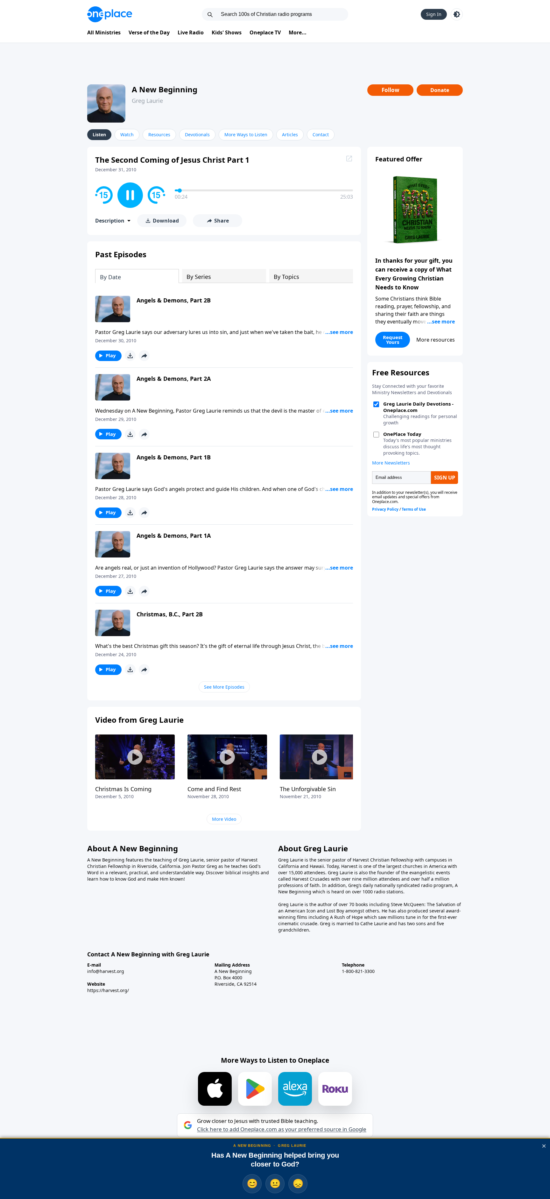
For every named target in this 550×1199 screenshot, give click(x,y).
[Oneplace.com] (109, 14)
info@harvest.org (105, 971)
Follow (390, 90)
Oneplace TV (265, 32)
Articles (290, 134)
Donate (439, 90)
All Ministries (104, 32)
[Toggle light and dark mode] (457, 14)
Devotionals (197, 134)
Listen (99, 134)
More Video (224, 819)
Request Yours (393, 339)
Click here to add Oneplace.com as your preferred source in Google (281, 1129)
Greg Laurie (147, 100)
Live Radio (191, 32)
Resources (159, 134)
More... (298, 32)
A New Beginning (164, 89)
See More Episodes (224, 687)
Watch (127, 134)
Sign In (433, 14)
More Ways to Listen (245, 134)
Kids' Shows (227, 32)
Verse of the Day (149, 32)
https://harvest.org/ (108, 990)
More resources (435, 339)
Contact (321, 134)
